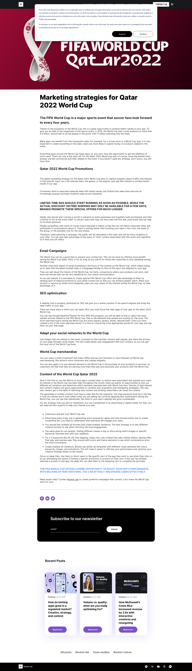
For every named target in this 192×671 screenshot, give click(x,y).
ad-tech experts (57, 405)
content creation (52, 388)
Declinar (143, 34)
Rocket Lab (73, 479)
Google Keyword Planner (65, 315)
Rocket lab (82, 652)
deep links (54, 456)
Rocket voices (123, 652)
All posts (66, 652)
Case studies (101, 652)
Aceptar (122, 34)
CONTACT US (161, 4)
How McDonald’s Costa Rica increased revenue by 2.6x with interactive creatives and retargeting (130, 612)
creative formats (53, 427)
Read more (57, 629)
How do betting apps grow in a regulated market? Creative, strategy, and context (60, 609)
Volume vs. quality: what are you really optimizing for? (95, 606)
